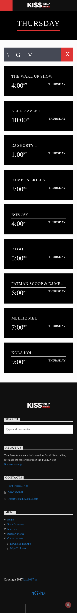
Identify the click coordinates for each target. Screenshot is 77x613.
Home (10, 519)
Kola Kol (22, 353)
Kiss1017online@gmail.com (23, 498)
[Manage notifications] (68, 605)
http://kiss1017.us (18, 485)
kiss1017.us (30, 579)
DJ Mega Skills (28, 180)
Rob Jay (19, 214)
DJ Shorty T (24, 145)
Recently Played (15, 533)
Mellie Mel (24, 318)
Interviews (12, 529)
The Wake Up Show (32, 76)
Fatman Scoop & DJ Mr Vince (36, 284)
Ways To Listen (18, 548)
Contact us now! (15, 538)
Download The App (20, 543)
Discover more (12, 464)
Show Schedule (15, 524)
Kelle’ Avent (26, 111)
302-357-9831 (15, 492)
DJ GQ (17, 249)
